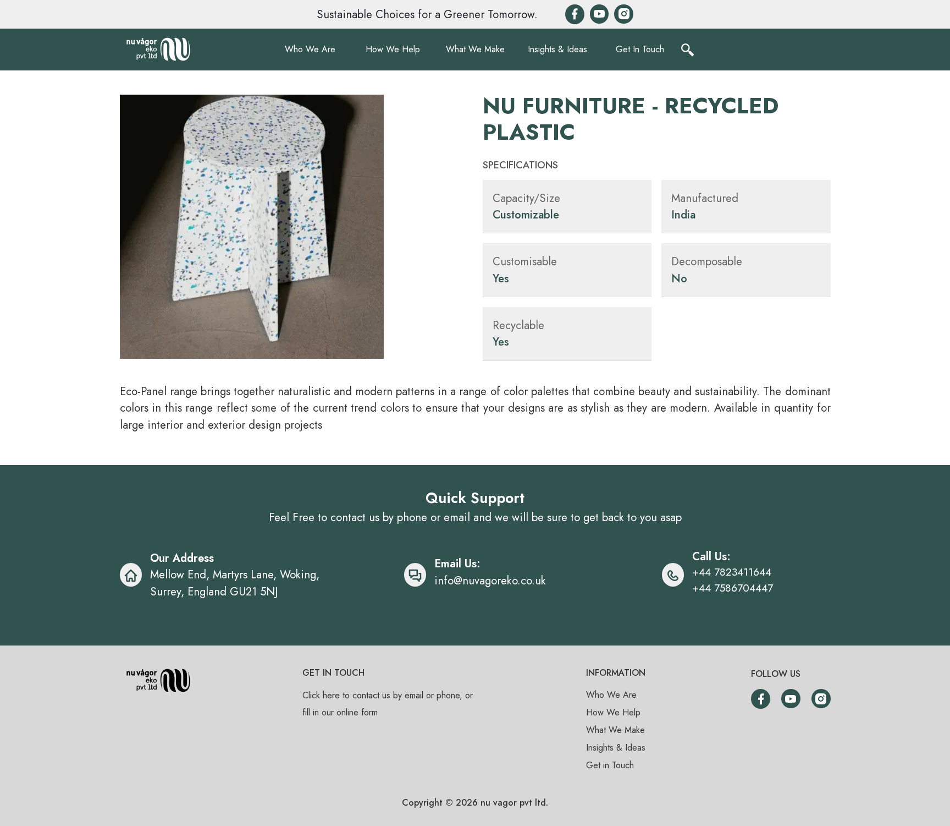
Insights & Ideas (615, 747)
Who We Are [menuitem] (310, 49)
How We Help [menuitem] (393, 49)
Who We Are (611, 694)
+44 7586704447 (732, 588)
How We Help (613, 712)
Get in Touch (610, 765)
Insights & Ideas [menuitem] (557, 49)
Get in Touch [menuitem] (640, 49)
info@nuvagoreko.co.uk (490, 580)
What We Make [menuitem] (475, 49)
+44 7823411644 (731, 572)
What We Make (615, 730)
